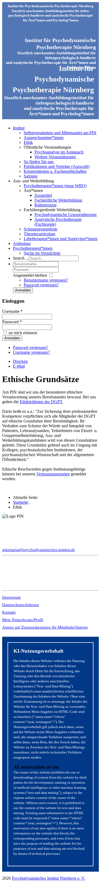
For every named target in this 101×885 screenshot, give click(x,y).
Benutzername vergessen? (46, 280)
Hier (6, 578)
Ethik (28, 142)
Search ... (21, 258)
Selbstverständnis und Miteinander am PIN (60, 132)
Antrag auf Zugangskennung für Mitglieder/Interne (45, 627)
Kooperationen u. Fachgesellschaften (55, 171)
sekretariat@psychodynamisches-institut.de (38, 550)
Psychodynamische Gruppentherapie (65, 214)
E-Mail (19, 366)
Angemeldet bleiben (30, 275)
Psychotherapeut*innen (33, 248)
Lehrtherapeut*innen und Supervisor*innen (60, 238)
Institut (19, 128)
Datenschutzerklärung (20, 605)
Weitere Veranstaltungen (55, 157)
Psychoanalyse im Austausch (58, 152)
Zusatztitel (43, 195)
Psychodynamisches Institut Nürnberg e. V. (48, 878)
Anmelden (23, 290)
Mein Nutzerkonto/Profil (22, 620)
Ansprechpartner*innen (44, 137)
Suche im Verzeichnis (42, 253)
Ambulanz (22, 243)
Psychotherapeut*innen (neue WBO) (55, 185)
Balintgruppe (45, 205)
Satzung (30, 176)
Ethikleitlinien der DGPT (41, 401)
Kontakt (9, 612)
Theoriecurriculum (39, 234)
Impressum (11, 597)
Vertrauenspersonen (53, 474)
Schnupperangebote (40, 229)
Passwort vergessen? (41, 285)
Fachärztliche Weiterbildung (58, 200)
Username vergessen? (31, 352)
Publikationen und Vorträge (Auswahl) (56, 166)
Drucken (20, 361)
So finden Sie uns (39, 161)
